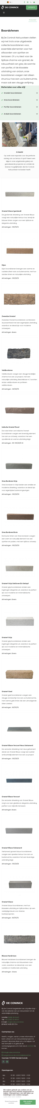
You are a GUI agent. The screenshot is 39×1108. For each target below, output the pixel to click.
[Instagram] (27, 2)
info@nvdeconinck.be (15, 1022)
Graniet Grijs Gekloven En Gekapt (15, 583)
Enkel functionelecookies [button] (11, 1102)
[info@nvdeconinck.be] (34, 2)
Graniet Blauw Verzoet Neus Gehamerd (17, 745)
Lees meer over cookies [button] (12, 1097)
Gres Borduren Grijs (9, 481)
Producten (32, 20)
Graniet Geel (7, 691)
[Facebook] (24, 2)
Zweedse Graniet (9, 316)
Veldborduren (7, 370)
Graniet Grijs (7, 637)
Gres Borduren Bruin (10, 532)
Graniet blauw (7, 902)
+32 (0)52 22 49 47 (12, 1019)
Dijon (4, 265)
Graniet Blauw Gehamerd (12, 848)
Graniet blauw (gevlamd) (11, 211)
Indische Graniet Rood (10, 427)
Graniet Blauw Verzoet (11, 797)
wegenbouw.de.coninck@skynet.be (17, 1055)
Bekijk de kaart (13, 1017)
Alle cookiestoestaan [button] (27, 1102)
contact (31, 1046)
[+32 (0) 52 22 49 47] (30, 2)
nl (10, 2)
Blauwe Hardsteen (9, 956)
